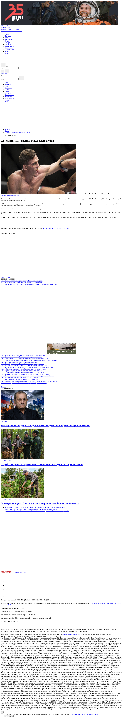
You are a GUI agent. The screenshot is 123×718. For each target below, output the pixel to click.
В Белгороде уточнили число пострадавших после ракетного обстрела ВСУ (27, 367)
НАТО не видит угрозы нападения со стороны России (20, 379)
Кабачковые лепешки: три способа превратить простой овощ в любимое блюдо (31, 509)
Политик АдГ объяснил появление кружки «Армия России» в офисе (25, 374)
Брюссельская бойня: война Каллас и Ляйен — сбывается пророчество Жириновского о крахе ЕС (37, 511)
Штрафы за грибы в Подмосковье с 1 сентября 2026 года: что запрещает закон (42, 464)
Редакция (17, 572)
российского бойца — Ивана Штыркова (56, 228)
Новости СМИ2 (6, 277)
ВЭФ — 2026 (5, 27)
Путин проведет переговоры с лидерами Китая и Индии (21, 282)
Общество (4, 421)
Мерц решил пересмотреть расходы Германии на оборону (21, 281)
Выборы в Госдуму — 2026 (10, 29)
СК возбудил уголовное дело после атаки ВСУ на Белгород (22, 372)
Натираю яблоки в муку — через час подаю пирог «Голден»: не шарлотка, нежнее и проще (34, 507)
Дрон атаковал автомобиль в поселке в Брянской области (21, 357)
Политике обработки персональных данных (83, 714)
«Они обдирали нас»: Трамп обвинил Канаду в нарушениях (22, 364)
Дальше (3, 387)
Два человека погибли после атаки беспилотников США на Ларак (24, 365)
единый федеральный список (72, 634)
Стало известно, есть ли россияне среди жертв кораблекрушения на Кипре (27, 376)
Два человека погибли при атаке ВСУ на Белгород (19, 377)
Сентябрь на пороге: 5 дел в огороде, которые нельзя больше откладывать (40, 503)
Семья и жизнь (5, 460)
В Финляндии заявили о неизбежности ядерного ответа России (23, 369)
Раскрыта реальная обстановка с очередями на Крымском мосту (24, 383)
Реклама (23, 572)
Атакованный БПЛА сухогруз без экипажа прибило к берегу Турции (25, 358)
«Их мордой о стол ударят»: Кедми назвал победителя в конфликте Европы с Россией (45, 425)
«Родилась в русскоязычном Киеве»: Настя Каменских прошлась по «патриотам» (29, 381)
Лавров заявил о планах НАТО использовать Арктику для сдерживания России (29, 284)
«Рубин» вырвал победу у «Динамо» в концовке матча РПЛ (22, 371)
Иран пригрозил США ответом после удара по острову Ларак (23, 355)
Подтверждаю (9, 716)
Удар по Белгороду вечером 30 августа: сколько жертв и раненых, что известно (29, 360)
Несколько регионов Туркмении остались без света (19, 362)
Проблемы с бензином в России (11, 31)
